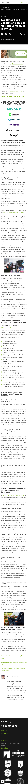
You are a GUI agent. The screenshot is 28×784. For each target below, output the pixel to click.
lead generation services (15, 91)
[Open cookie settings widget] (2, 781)
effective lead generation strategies (13, 212)
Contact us (4, 747)
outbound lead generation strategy (13, 495)
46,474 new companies (16, 64)
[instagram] (16, 726)
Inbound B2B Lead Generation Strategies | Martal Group (14, 663)
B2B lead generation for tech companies (12, 328)
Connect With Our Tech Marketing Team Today (12, 657)
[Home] (1, 7)
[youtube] (13, 726)
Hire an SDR (21, 53)
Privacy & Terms (4, 745)
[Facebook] (2, 34)
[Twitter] (6, 34)
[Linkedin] (10, 34)
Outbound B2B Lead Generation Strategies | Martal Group (13, 669)
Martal (5, 2)
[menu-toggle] (26, 2)
